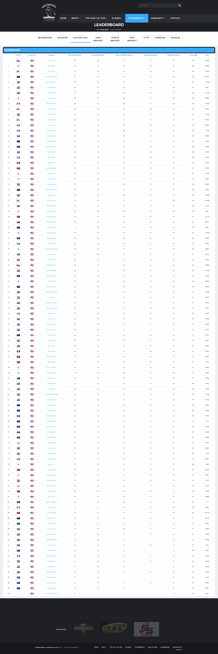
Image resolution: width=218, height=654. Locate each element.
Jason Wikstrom (51, 82)
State (18, 55)
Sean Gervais (51, 93)
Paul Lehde (51, 98)
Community (157, 18)
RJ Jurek (51, 297)
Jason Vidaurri (51, 276)
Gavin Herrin (51, 260)
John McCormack (51, 308)
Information (45, 37)
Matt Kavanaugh (51, 190)
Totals (192, 55)
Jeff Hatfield (51, 362)
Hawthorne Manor (124, 55)
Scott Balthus (51, 405)
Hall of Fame (152, 647)
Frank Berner (51, 507)
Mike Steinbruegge (51, 394)
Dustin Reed (51, 491)
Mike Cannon (51, 227)
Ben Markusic (51, 480)
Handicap (160, 37)
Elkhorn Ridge (98, 55)
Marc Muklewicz (51, 103)
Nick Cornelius (51, 206)
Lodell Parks (51, 340)
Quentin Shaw (51, 577)
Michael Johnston (52, 77)
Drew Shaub (51, 470)
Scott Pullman (51, 324)
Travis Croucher (51, 286)
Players (116, 18)
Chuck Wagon (51, 373)
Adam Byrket (51, 421)
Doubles (175, 37)
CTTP (146, 37)
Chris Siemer (51, 529)
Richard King (51, 486)
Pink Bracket (132, 38)
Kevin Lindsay (51, 367)
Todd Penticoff (51, 222)
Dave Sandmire (51, 437)
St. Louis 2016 (102, 30)
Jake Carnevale (52, 572)
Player (51, 55)
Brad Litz (51, 464)
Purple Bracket (115, 38)
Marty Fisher (51, 518)
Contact (175, 18)
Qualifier (62, 37)
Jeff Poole (51, 389)
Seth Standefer (51, 168)
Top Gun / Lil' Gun (95, 18)
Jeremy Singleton (51, 292)
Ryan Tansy (52, 254)
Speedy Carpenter (51, 593)
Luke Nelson (51, 243)
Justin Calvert (51, 588)
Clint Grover (51, 173)
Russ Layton (51, 400)
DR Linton (51, 496)
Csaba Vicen (51, 410)
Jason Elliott (52, 335)
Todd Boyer (51, 351)
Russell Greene (51, 141)
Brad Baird (51, 152)
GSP (207, 55)
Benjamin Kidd (51, 427)
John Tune (51, 346)
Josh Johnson (51, 583)
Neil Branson (51, 561)
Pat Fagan (51, 432)
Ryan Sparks (51, 120)
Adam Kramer (51, 211)
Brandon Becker (51, 146)
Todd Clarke (51, 313)
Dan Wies (51, 114)
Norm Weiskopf (51, 475)
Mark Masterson (51, 270)
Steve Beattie (51, 238)
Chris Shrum (51, 448)
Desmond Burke (51, 416)
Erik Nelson (51, 179)
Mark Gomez (51, 523)
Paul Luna (51, 60)
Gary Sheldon (51, 200)
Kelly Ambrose (51, 233)
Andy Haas (51, 71)
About (75, 18)
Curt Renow (52, 545)
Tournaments (136, 18)
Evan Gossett (51, 136)
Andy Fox (51, 125)
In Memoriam (165, 647)
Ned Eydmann (51, 556)
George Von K (51, 265)
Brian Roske (51, 550)
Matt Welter (51, 66)
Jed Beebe (51, 459)
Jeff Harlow (51, 195)
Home (63, 18)
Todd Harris (51, 319)
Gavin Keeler (51, 443)
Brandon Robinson (51, 249)
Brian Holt (51, 281)
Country (32, 55)
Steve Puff (51, 163)
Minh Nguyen (51, 217)
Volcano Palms (150, 55)
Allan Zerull (51, 157)
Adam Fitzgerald (51, 502)
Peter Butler (51, 383)
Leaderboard (80, 37)
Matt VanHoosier (51, 303)
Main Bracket (98, 38)
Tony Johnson (51, 130)
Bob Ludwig (51, 184)
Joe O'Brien (51, 566)
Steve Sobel (51, 453)
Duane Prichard (51, 534)
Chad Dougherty (51, 540)
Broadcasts (177, 647)
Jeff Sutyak (51, 109)
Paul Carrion (51, 378)
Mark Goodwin (51, 356)
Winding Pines (173, 55)
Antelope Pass (74, 55)
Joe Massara (51, 87)
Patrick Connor (51, 330)
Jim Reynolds (51, 513)
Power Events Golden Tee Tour (46, 647)
